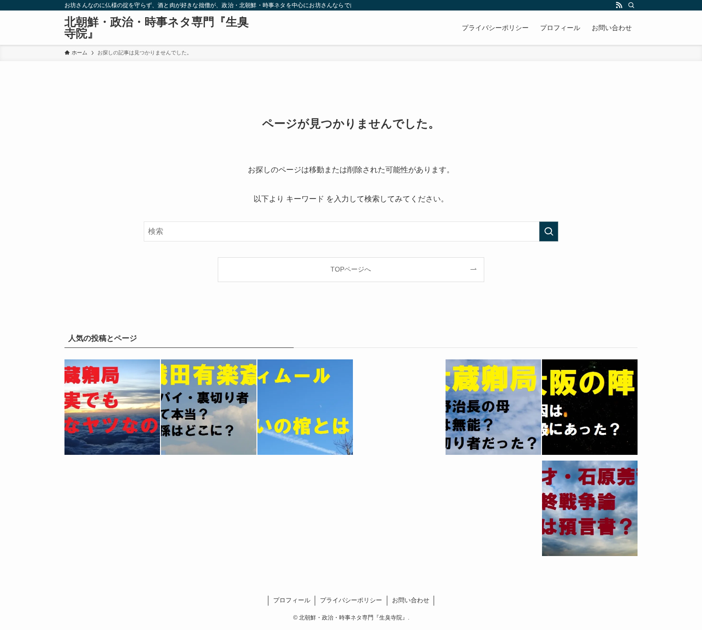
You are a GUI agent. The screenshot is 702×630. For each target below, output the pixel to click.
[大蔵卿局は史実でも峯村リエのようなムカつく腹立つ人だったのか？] (112, 409)
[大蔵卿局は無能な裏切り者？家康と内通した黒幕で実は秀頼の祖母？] (493, 409)
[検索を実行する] (548, 231)
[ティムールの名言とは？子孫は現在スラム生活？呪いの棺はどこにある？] (305, 409)
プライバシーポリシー (351, 600)
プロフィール (291, 600)
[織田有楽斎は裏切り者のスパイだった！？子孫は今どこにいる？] (208, 409)
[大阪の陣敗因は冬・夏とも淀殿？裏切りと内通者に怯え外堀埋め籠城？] (590, 409)
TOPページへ (350, 269)
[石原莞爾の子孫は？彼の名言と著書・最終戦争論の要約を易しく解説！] (590, 510)
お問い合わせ (410, 600)
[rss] (619, 5)
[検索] (631, 5)
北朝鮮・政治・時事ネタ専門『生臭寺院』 (156, 27)
